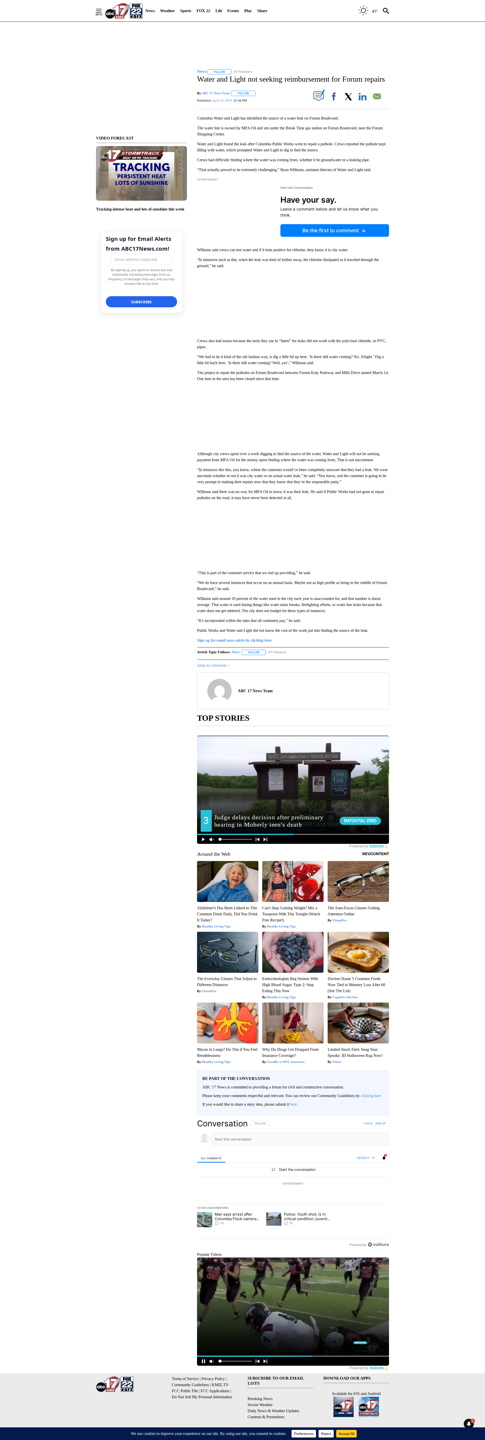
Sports (185, 11)
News (150, 11)
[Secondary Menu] (102, 11)
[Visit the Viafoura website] (378, 1244)
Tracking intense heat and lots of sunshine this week (140, 209)
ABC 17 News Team (216, 93)
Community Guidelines (190, 1385)
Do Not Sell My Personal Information (202, 1397)
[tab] (211, 1158)
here (293, 1104)
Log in (368, 1123)
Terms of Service (185, 1379)
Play (248, 11)
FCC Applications (215, 1391)
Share (262, 11)
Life (218, 11)
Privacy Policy (213, 1379)
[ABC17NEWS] (124, 11)
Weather (167, 11)
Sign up (380, 1123)
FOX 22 (203, 11)
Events (233, 11)
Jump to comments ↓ (213, 665)
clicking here (371, 1096)
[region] (293, 1184)
